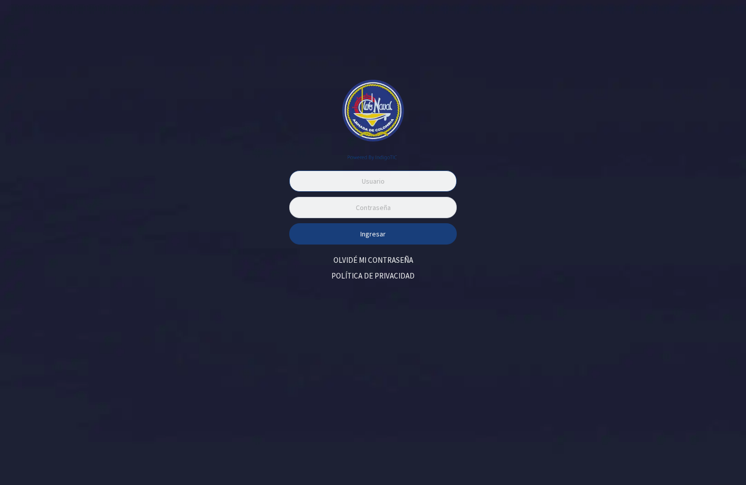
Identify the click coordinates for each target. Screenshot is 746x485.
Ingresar (373, 233)
